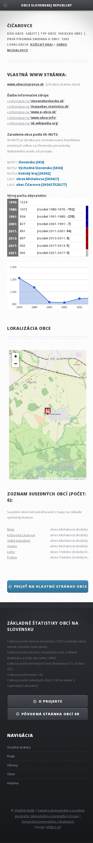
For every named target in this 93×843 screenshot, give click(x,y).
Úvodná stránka (19, 747)
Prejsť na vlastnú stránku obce (50, 586)
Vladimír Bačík (25, 810)
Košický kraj (41, 45)
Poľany (12, 557)
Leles (11, 552)
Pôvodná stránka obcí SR (50, 713)
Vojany (12, 546)
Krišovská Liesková (21, 535)
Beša (10, 529)
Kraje (11, 756)
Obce (11, 774)
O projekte (50, 701)
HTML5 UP (53, 827)
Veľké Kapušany (19, 540)
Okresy (12, 765)
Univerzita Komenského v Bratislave (47, 821)
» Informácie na (35, 101)
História (12, 783)
